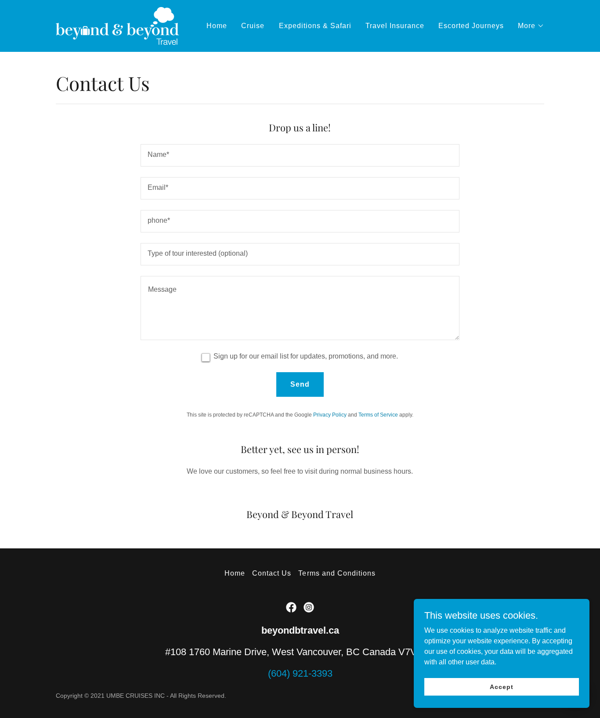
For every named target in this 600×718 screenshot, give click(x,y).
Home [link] (216, 25)
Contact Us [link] (271, 573)
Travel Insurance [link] (394, 25)
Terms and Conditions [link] (336, 573)
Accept (501, 686)
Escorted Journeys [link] (471, 25)
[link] (117, 25)
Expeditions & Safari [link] (315, 25)
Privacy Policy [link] (330, 415)
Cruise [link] (252, 25)
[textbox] (300, 155)
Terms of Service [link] (378, 415)
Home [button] (234, 573)
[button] (531, 26)
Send (300, 384)
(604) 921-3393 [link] (300, 673)
